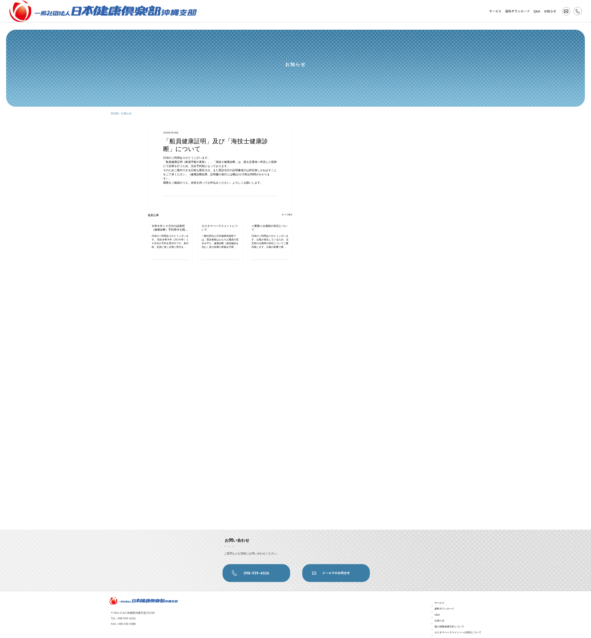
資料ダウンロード (444, 608)
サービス (439, 602)
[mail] (566, 11)
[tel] (578, 11)
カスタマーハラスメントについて (220, 227)
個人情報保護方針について (449, 626)
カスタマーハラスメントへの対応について (457, 632)
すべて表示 (287, 214)
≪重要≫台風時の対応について (269, 227)
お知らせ (126, 113)
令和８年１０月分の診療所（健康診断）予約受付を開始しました (170, 227)
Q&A (437, 614)
